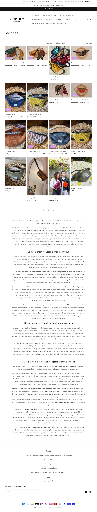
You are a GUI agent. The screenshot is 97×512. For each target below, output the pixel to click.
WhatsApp (48, 464)
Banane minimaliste (76, 188)
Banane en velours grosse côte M (14, 63)
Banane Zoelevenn (10, 188)
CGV (48, 477)
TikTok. (63, 472)
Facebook (55, 472)
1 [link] (43, 210)
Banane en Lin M (54, 100)
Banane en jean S (10, 114)
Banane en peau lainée (55, 198)
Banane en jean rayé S (33, 151)
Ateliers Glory (40, 507)
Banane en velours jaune (34, 114)
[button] (59, 15)
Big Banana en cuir (10, 151)
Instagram (48, 472)
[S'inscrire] (37, 491)
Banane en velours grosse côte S (36, 63)
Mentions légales (48, 481)
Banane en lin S (53, 77)
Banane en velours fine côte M (57, 151)
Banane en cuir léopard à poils (79, 63)
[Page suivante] (54, 210)
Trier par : (50, 43)
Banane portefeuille (32, 198)
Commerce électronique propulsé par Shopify (54, 507)
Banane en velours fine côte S (79, 100)
